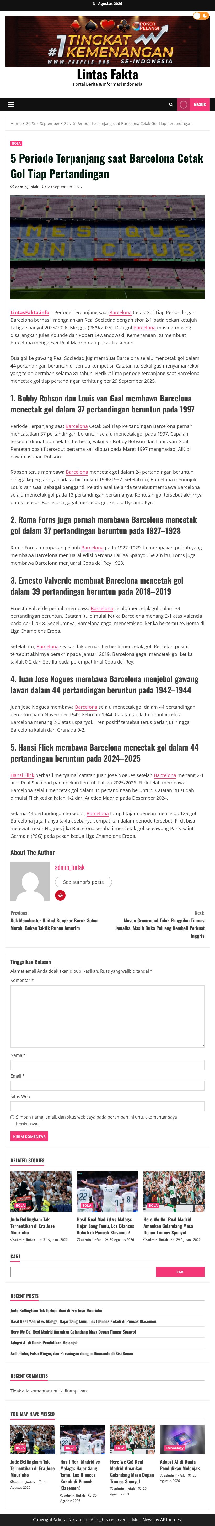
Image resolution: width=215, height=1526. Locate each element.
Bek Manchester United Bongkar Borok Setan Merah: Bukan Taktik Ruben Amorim (54, 920)
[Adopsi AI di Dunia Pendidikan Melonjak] (182, 1439)
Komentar (22, 980)
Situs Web (20, 1096)
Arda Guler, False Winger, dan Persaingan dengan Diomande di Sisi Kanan (71, 1353)
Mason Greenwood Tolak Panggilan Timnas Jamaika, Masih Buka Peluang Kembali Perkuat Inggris (160, 924)
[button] (11, 104)
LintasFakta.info (29, 312)
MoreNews (142, 1520)
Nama (18, 1055)
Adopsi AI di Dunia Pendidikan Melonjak (44, 1342)
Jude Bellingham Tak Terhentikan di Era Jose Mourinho (32, 1226)
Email (17, 1076)
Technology (174, 1448)
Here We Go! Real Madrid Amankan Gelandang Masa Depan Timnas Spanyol (168, 1226)
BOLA (16, 143)
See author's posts (83, 882)
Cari (15, 1256)
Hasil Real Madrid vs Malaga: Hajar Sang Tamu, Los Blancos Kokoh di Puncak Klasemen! (105, 1226)
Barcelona (120, 312)
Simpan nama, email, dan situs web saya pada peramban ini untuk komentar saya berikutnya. (96, 1120)
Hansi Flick (22, 775)
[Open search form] (171, 105)
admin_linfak (27, 186)
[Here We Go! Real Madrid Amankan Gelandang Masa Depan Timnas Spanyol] (174, 1191)
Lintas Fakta (107, 73)
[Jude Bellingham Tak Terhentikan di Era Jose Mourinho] (41, 1191)
